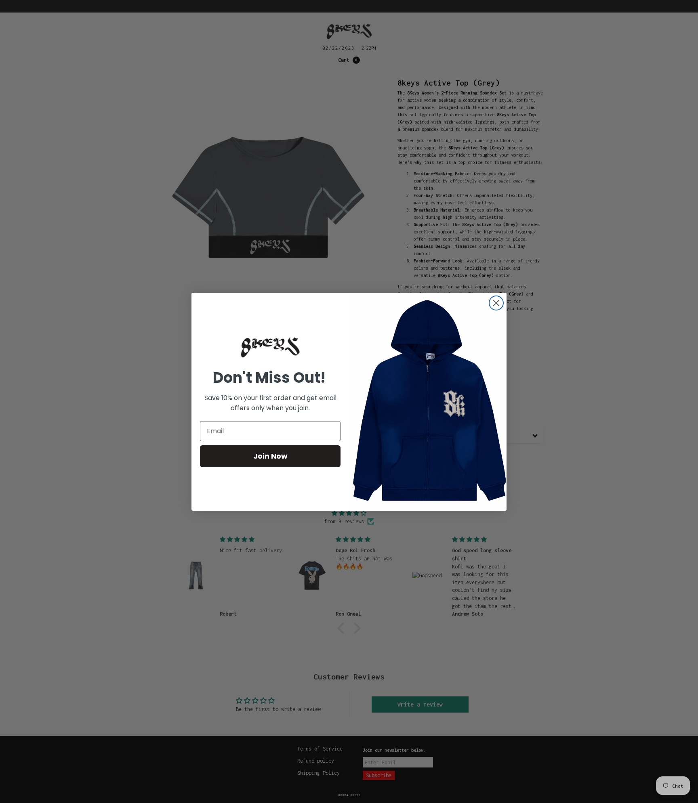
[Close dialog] (496, 303)
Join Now (270, 456)
